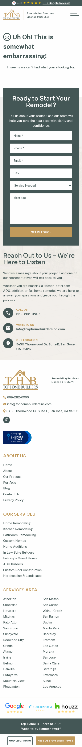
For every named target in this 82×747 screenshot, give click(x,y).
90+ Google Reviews (56, 3)
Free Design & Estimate (55, 740)
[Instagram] (6, 420)
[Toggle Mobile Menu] (74, 14)
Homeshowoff (50, 729)
